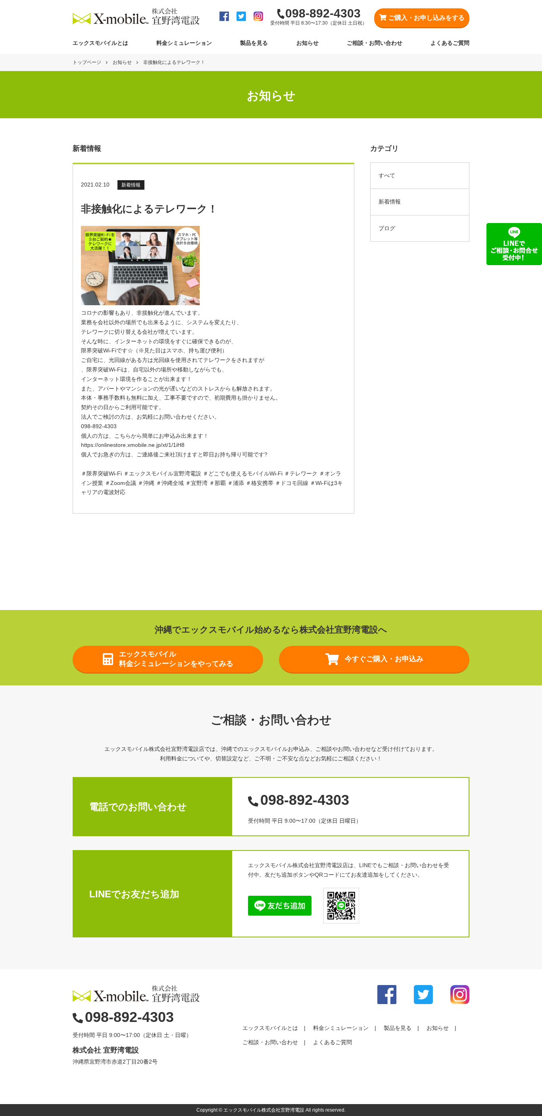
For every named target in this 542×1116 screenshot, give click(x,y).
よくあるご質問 (450, 43)
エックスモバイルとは (100, 43)
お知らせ (307, 43)
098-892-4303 (304, 800)
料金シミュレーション (184, 43)
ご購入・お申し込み (426, 17)
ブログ (387, 228)
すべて (387, 175)
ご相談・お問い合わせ (374, 43)
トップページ (87, 62)
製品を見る (254, 43)
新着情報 (390, 201)
